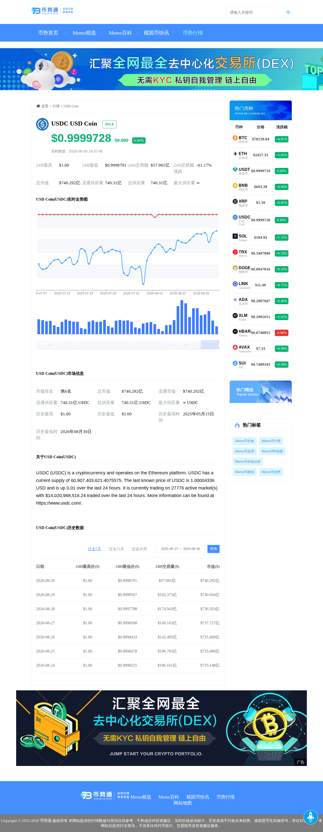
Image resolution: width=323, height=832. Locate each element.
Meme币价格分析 (248, 462)
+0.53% (281, 253)
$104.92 (260, 237)
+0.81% (281, 139)
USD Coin (71, 106)
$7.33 (260, 349)
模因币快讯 (156, 33)
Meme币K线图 (272, 451)
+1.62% (281, 317)
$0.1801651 (260, 317)
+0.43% (281, 269)
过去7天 (94, 549)
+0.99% (281, 349)
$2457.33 (260, 155)
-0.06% (281, 333)
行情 (56, 106)
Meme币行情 (271, 441)
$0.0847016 (260, 269)
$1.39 (260, 203)
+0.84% (281, 187)
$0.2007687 (260, 301)
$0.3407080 (260, 253)
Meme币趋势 (271, 472)
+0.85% (281, 203)
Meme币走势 (244, 451)
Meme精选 (84, 33)
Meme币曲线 (244, 472)
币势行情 (193, 33)
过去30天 (139, 549)
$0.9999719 (260, 171)
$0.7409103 (260, 364)
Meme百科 (120, 33)
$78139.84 (260, 139)
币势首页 (48, 33)
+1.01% (281, 155)
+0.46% (281, 301)
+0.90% (281, 364)
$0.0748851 (260, 333)
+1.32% (281, 237)
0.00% (281, 171)
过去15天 (116, 549)
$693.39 (260, 187)
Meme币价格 (244, 441)
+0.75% (281, 285)
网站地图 (183, 803)
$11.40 (260, 285)
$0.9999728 (260, 220)
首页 (44, 106)
